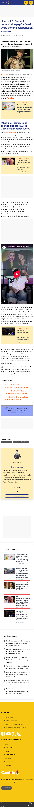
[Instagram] (19, 733)
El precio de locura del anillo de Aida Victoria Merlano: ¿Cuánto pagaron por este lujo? (17, 660)
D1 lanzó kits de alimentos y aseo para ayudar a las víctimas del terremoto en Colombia (17, 683)
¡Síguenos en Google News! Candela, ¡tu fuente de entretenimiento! (18, 411)
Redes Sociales (24, 441)
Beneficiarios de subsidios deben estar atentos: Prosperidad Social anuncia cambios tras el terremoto (17, 691)
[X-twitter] (14, 733)
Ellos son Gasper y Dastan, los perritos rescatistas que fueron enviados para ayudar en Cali (18, 674)
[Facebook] (3, 733)
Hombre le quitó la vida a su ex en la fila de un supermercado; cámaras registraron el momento (18, 651)
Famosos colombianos (7, 441)
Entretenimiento (5, 31)
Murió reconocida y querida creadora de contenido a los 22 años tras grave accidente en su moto (18, 643)
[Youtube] (8, 733)
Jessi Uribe (5, 75)
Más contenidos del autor (16, 496)
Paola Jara (10, 98)
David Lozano (6, 35)
